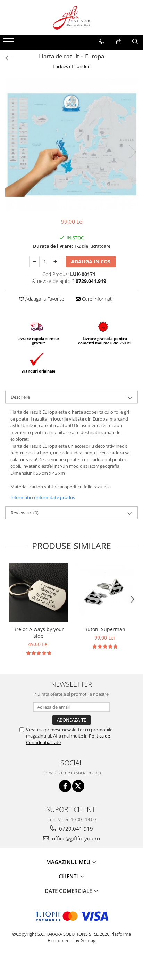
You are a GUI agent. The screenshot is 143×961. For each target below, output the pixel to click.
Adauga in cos (90, 261)
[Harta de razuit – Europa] (71, 144)
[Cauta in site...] (135, 42)
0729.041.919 (75, 828)
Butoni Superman (104, 629)
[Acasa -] (71, 17)
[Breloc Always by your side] (38, 592)
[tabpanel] (71, 144)
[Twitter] (78, 786)
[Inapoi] (5, 58)
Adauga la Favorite (44, 298)
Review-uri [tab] (25, 513)
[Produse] (9, 43)
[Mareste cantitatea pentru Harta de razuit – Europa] (55, 261)
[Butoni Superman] (104, 592)
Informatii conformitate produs (42, 497)
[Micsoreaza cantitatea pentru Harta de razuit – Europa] (34, 261)
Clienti (69, 876)
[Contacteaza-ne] (101, 42)
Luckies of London (72, 66)
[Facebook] (65, 786)
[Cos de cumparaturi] (118, 42)
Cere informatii (97, 298)
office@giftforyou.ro (75, 838)
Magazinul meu (69, 861)
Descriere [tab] (20, 397)
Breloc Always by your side (38, 632)
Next (132, 152)
